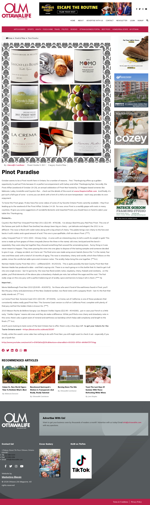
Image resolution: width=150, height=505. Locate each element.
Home (72, 20)
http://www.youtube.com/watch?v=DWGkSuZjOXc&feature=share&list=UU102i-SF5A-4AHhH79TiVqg (49, 342)
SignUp (141, 20)
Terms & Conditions (120, 502)
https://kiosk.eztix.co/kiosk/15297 (38, 329)
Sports (31, 29)
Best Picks (106, 29)
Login (132, 20)
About (81, 20)
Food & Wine (48, 29)
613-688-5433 (9, 455)
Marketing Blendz (11, 476)
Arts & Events (19, 29)
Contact (110, 20)
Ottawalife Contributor (15, 165)
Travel (57, 29)
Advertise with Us (94, 20)
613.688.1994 (10, 457)
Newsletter (121, 20)
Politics (65, 29)
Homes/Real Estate (120, 29)
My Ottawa (134, 29)
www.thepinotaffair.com (85, 191)
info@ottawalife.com (132, 422)
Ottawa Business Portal (90, 29)
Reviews (74, 29)
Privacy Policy (136, 502)
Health (38, 29)
